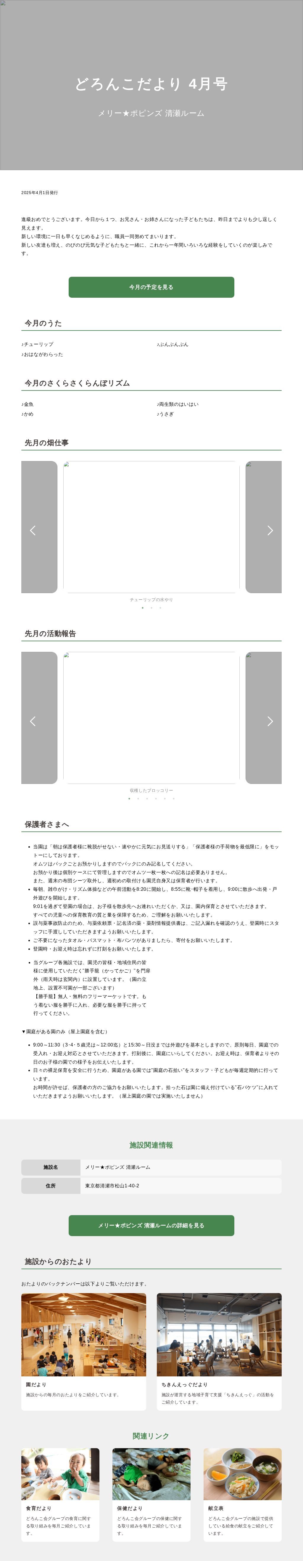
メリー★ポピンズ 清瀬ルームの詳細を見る (151, 1225)
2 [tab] (151, 608)
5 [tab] (165, 799)
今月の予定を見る (151, 287)
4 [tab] (156, 799)
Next (270, 531)
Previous (32, 531)
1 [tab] (143, 608)
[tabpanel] (151, 532)
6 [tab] (174, 799)
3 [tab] (160, 608)
